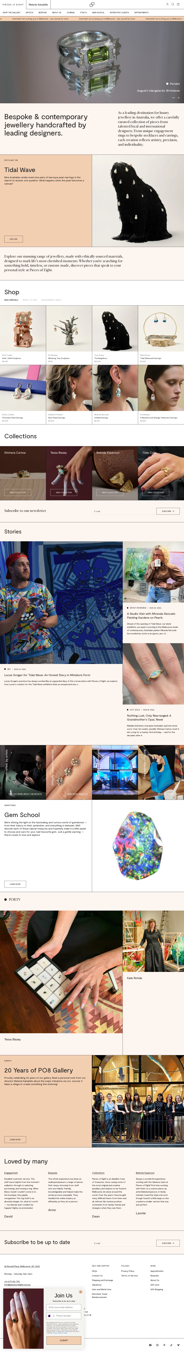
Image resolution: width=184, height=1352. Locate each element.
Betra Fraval (145, 355)
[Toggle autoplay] (178, 97)
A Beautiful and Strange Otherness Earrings (158, 417)
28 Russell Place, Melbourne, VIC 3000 (22, 1266)
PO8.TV (83, 12)
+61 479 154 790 (12, 1281)
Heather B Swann (55, 414)
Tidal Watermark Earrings (150, 358)
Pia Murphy (53, 355)
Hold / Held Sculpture (11, 358)
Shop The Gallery (11, 12)
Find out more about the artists (25, 794)
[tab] (11, 300)
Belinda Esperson (145, 1172)
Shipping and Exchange (102, 1280)
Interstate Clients (119, 12)
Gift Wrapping (156, 1289)
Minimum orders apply (169, 794)
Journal (71, 12)
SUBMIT (64, 1340)
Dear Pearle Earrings (56, 417)
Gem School (98, 12)
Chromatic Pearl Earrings (12, 417)
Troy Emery (99, 355)
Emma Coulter (8, 414)
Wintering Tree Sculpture (59, 358)
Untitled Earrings (101, 417)
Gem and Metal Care (101, 1289)
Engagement (11, 1172)
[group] (92, 62)
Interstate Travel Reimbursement (99, 1295)
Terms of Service (129, 1275)
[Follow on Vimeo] (178, 1345)
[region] (92, 62)
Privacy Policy (127, 1271)
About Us (56, 12)
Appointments (141, 12)
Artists (29, 12)
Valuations (97, 1284)
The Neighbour (100, 358)
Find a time (128, 794)
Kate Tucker (7, 355)
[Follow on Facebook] (150, 1345)
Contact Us (97, 1275)
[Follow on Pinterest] (164, 1345)
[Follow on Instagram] (157, 1345)
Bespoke (43, 12)
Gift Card (154, 1284)
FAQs (94, 1271)
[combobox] (51, 1316)
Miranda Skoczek (101, 414)
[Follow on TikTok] (171, 1345)
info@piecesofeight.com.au (17, 1284)
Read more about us (78, 794)
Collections (98, 1172)
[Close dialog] (81, 1292)
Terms (65, 1333)
